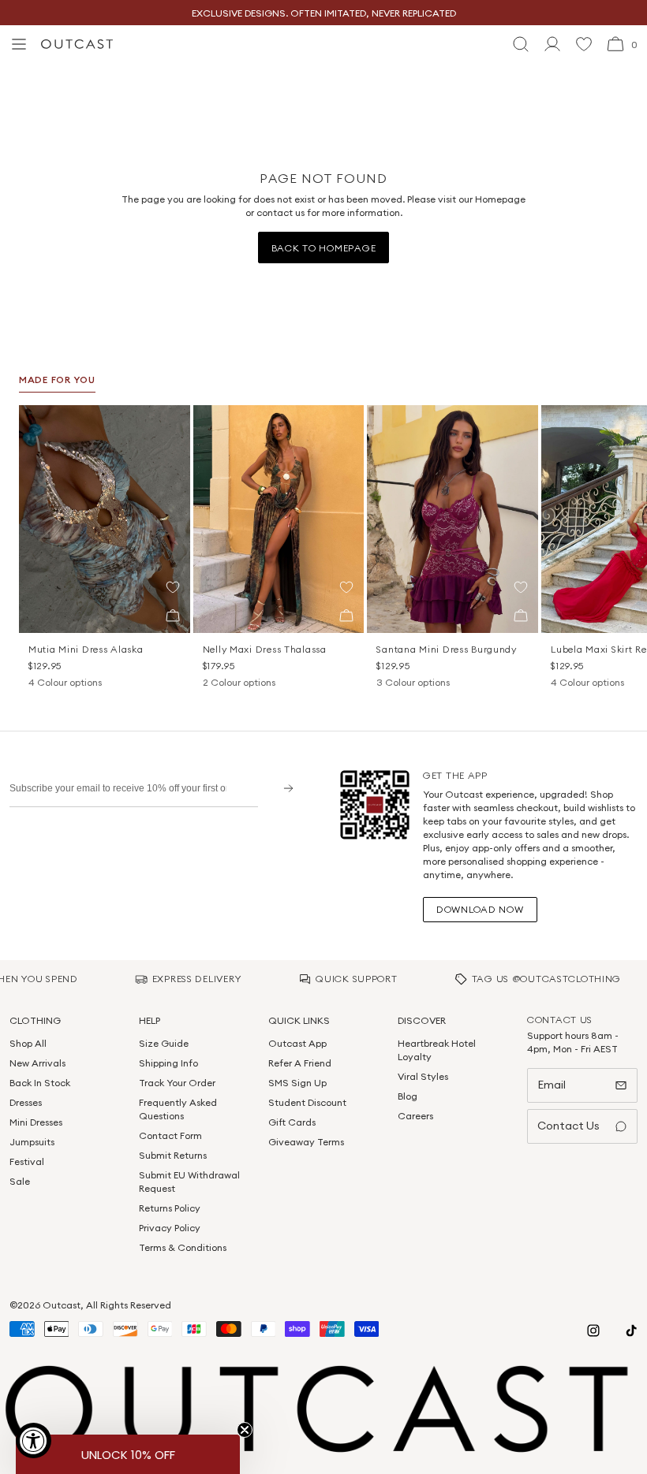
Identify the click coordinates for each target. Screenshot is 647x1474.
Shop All (28, 1043)
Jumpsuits (31, 1142)
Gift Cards (292, 1122)
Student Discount (307, 1102)
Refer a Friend (299, 1063)
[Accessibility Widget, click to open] (33, 1440)
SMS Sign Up (297, 1083)
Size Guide (164, 1043)
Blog (407, 1096)
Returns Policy (169, 1208)
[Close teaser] (244, 1430)
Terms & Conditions (182, 1247)
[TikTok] (631, 1330)
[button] (173, 587)
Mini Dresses (35, 1122)
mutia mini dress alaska (86, 649)
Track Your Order (177, 1083)
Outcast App (297, 1043)
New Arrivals (37, 1063)
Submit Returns (173, 1155)
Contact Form (170, 1135)
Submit (283, 788)
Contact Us (568, 1126)
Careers (415, 1116)
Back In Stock (39, 1083)
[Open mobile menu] (18, 44)
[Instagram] (593, 1330)
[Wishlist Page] (583, 44)
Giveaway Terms (306, 1142)
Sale (19, 1181)
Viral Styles (423, 1076)
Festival (26, 1161)
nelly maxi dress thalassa (265, 649)
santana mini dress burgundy (446, 649)
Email (551, 1085)
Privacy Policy (169, 1228)
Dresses (25, 1102)
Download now (480, 909)
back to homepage (323, 248)
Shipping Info (168, 1063)
